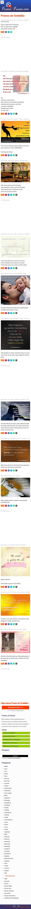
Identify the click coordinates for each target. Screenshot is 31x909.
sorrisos (28, 438)
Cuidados (17, 545)
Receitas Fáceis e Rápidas (11, 739)
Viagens (6, 870)
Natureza (6, 836)
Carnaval (6, 881)
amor (27, 399)
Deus (5, 776)
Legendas (7, 832)
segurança (26, 119)
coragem (25, 273)
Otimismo (7, 839)
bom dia (9, 20)
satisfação (23, 399)
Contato (27, 906)
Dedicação (22, 545)
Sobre (22, 906)
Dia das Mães (8, 886)
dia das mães (10, 629)
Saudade (6, 861)
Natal (5, 878)
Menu (2, 2)
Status (6, 773)
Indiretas (6, 815)
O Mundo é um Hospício (10, 746)
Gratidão (6, 810)
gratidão (25, 20)
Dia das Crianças (9, 891)
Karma (6, 824)
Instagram (7, 848)
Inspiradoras (7, 812)
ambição (12, 399)
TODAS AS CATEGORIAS (11, 898)
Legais (6, 829)
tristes (26, 160)
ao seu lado (10, 318)
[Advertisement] (15, 52)
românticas (26, 234)
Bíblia (5, 795)
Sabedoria (7, 798)
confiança (20, 119)
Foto (5, 771)
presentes (16, 629)
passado (23, 438)
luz (11, 592)
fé (28, 20)
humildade (17, 399)
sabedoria (22, 592)
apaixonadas (20, 234)
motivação (17, 475)
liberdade (19, 273)
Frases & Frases (7, 906)
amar (11, 234)
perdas (12, 160)
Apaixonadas (7, 788)
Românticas (7, 853)
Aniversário (7, 893)
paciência (14, 20)
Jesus (6, 822)
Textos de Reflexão (9, 736)
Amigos (6, 785)
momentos (26, 318)
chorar (8, 160)
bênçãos (15, 592)
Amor (8, 545)
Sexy (5, 863)
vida (8, 399)
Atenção (12, 545)
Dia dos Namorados (9, 895)
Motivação (7, 800)
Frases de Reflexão (9, 733)
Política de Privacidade (18, 907)
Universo (6, 868)
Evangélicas (7, 802)
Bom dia (6, 778)
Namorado (7, 841)
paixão (15, 234)
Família (6, 807)
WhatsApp (7, 846)
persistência (20, 20)
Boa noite (7, 781)
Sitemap (28, 907)
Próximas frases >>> (15, 707)
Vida (5, 873)
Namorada (7, 844)
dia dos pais (12, 71)
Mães (5, 834)
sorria (13, 475)
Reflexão (6, 856)
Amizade (6, 783)
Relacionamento (8, 858)
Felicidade (7, 805)
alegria (21, 318)
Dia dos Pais (7, 888)
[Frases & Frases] (15, 6)
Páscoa (6, 883)
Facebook (7, 851)
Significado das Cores (10, 743)
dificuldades (16, 318)
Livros (6, 827)
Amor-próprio (8, 793)
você (8, 234)
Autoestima (7, 790)
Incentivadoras (8, 819)
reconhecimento (20, 71)
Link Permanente (5, 21)
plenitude (28, 592)
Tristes (6, 865)
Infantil (6, 817)
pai (8, 71)
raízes (15, 273)
